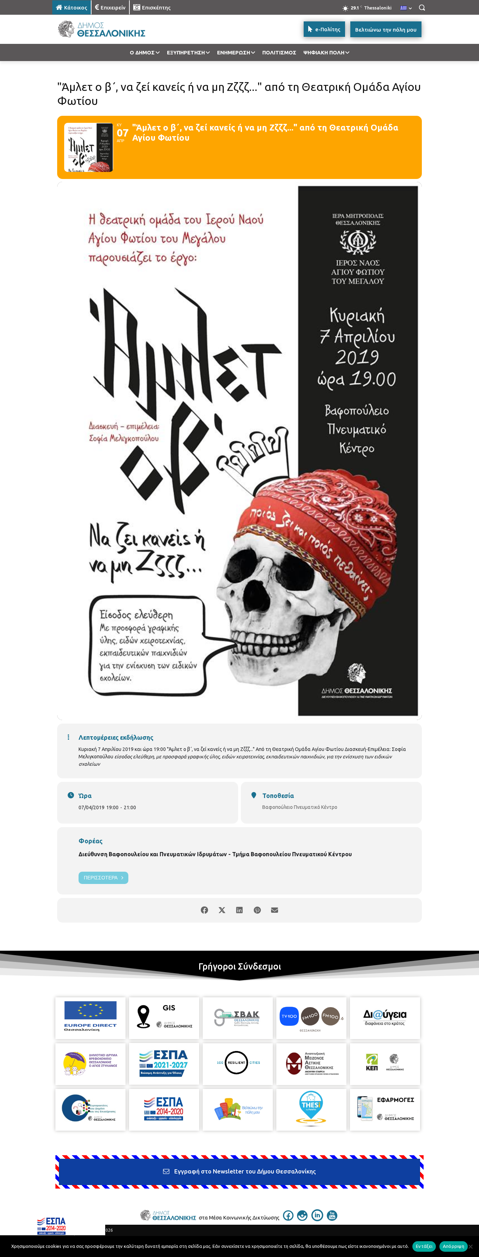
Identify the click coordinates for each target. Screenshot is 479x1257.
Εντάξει (424, 1246)
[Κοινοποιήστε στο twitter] (222, 910)
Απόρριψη (453, 1246)
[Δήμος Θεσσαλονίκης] (108, 29)
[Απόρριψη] (470, 1246)
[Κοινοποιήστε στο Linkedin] (239, 910)
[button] (422, 7)
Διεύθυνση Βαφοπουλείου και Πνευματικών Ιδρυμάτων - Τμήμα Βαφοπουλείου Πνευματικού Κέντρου (215, 854)
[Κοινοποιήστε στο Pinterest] (257, 910)
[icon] (288, 1219)
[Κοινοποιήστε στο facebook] (204, 910)
